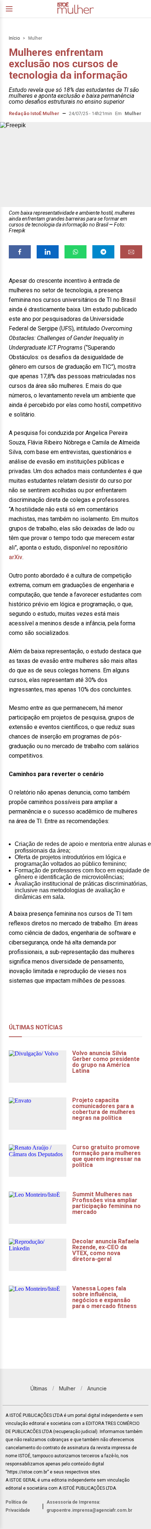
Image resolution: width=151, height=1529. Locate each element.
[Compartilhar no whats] (75, 251)
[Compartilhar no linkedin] (48, 251)
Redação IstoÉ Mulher (34, 113)
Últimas (38, 1388)
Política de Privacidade (17, 1506)
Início (14, 38)
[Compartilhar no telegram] (103, 251)
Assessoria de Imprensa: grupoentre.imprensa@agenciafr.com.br (89, 1506)
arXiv (15, 557)
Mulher (35, 38)
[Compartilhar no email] (131, 251)
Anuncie (97, 1388)
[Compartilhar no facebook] (20, 251)
